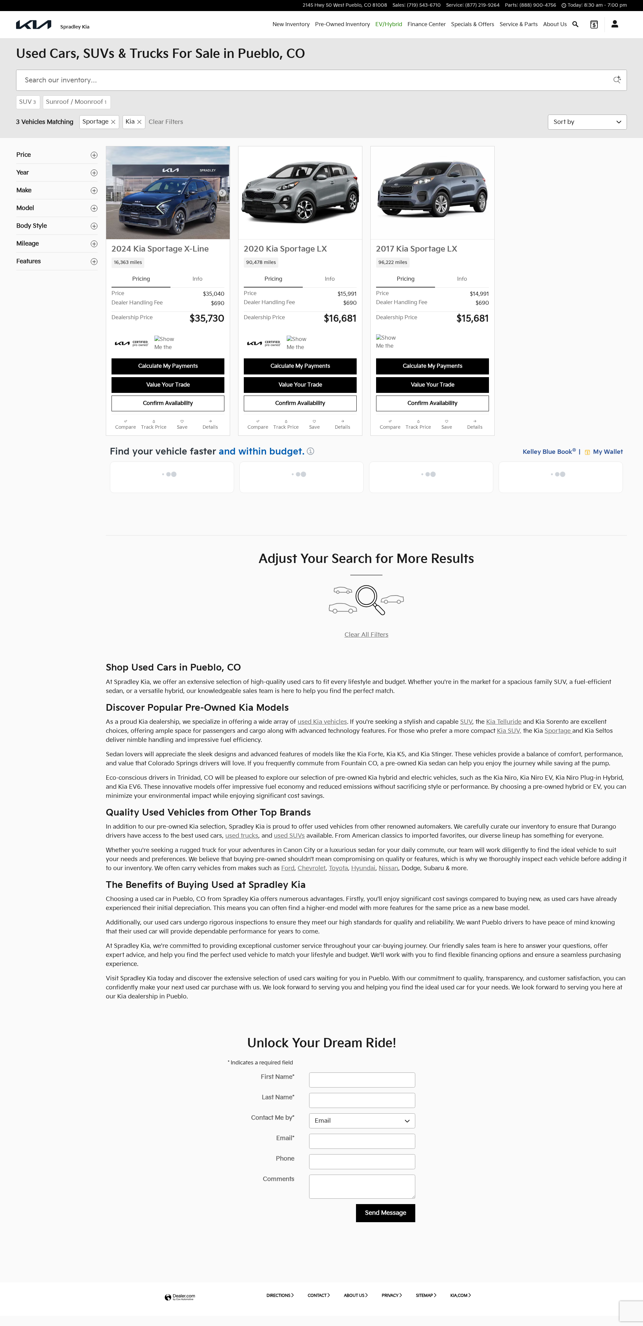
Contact (317, 1295)
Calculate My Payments (168, 366)
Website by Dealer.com (180, 1297)
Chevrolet (312, 868)
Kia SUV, (509, 731)
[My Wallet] (594, 24)
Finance (427, 24)
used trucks (241, 835)
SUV (27, 102)
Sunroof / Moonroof (76, 102)
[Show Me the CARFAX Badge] (167, 344)
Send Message (385, 1212)
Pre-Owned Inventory (342, 24)
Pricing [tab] (141, 279)
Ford (287, 868)
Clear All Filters (366, 634)
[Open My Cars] (613, 24)
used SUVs (289, 835)
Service (519, 24)
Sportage (95, 122)
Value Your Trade (168, 385)
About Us (555, 24)
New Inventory (291, 24)
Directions (278, 1295)
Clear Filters (166, 122)
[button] (168, 262)
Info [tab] (198, 279)
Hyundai (363, 868)
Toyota (338, 868)
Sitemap (424, 1295)
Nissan (388, 868)
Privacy (390, 1295)
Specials (472, 24)
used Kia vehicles (322, 721)
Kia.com (459, 1295)
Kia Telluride (503, 721)
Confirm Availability (168, 403)
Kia (130, 122)
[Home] (33, 24)
